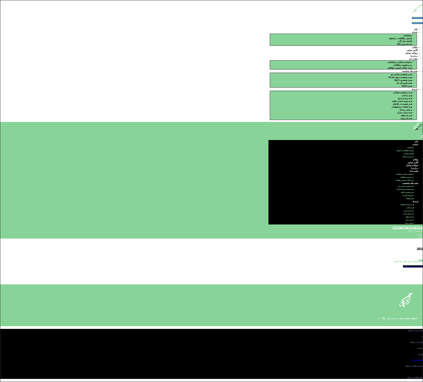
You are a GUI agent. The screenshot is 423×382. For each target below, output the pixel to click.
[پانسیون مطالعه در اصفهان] (417, 13)
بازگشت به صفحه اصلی (413, 266)
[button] (422, 136)
